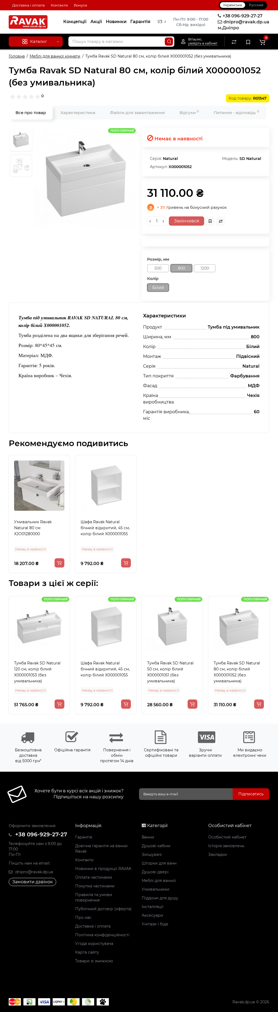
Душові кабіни (156, 845)
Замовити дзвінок (32, 881)
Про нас (83, 917)
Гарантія (140, 21)
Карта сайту (87, 952)
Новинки (116, 21)
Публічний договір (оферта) (103, 908)
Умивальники (155, 889)
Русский (256, 5)
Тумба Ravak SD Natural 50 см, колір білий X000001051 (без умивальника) (122, 672)
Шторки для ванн (159, 863)
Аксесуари (152, 915)
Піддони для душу (160, 898)
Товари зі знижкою (94, 961)
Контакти (59, 5)
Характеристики (78, 112)
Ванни (148, 837)
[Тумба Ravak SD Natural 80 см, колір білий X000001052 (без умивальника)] (85, 178)
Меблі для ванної (159, 880)
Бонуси (80, 5)
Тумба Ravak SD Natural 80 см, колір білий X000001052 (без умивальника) (188, 672)
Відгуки (189, 112)
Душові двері (155, 871)
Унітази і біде (155, 924)
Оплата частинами (93, 877)
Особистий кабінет (227, 837)
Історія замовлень (226, 845)
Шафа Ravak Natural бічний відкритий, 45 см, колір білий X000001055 (105, 527)
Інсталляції (152, 906)
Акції (96, 21)
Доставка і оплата (28, 5)
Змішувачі (152, 854)
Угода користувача (94, 943)
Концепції (75, 21)
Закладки (217, 854)
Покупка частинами (95, 886)
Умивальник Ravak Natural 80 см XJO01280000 (33, 527)
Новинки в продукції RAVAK (103, 868)
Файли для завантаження (137, 112)
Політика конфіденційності (102, 934)
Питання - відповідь (236, 112)
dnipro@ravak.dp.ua (33, 871)
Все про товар (30, 112)
